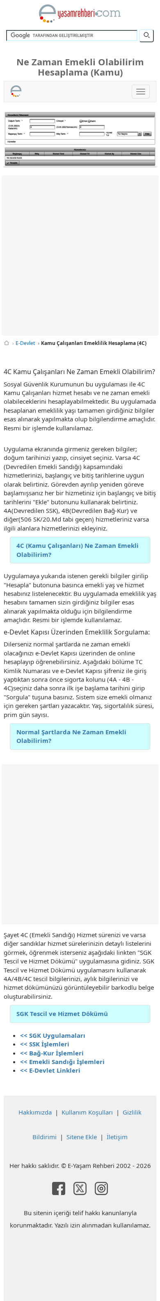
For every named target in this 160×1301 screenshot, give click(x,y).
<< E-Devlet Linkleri (50, 1070)
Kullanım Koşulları (87, 1112)
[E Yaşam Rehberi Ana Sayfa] (80, 13)
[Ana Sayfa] (6, 343)
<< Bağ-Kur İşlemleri (52, 1053)
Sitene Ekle (81, 1137)
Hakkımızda (35, 1112)
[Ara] (146, 35)
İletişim (117, 1137)
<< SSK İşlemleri (44, 1044)
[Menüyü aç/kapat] (141, 92)
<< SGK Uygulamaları (52, 1035)
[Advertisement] (80, 255)
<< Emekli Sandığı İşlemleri (62, 1061)
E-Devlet (25, 343)
